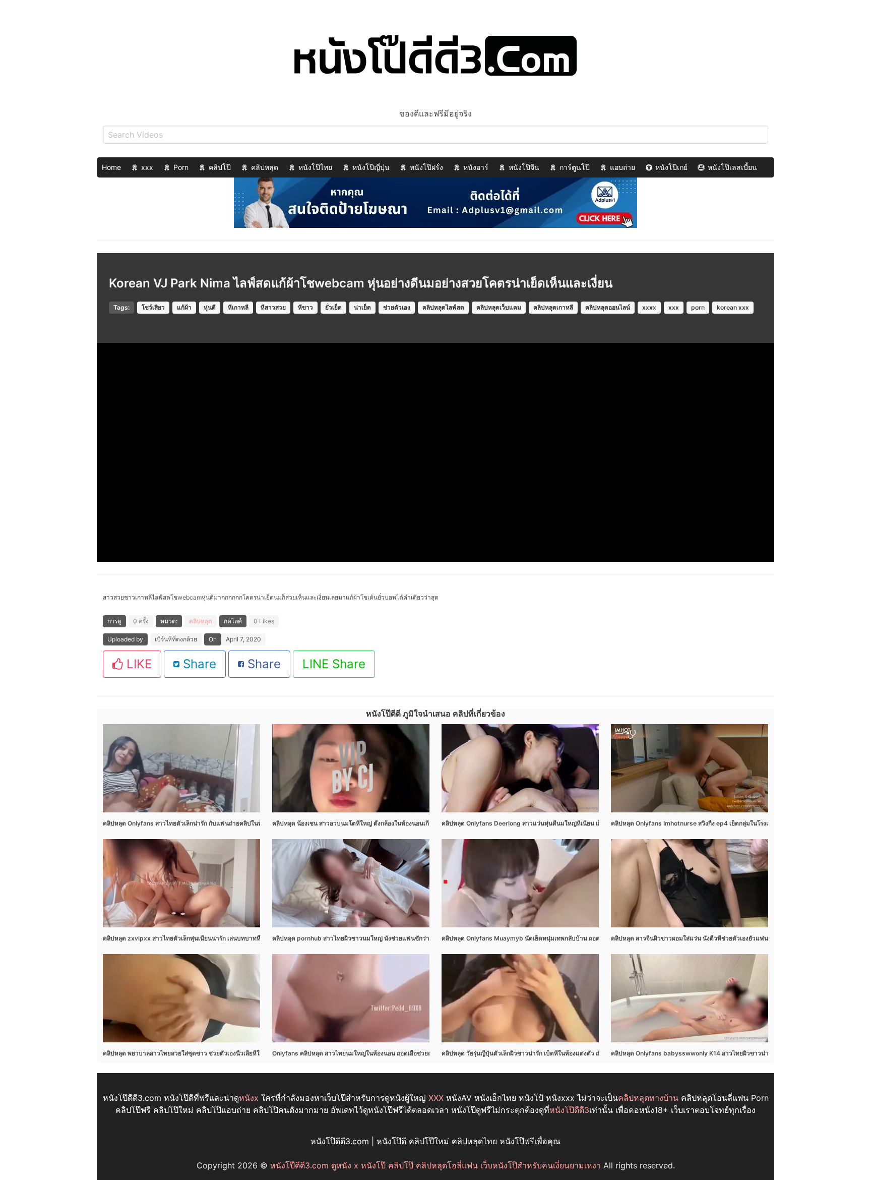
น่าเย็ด (362, 307)
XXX (436, 1098)
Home (111, 167)
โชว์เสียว (153, 307)
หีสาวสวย (273, 307)
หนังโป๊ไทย (315, 167)
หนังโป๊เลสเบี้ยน (732, 167)
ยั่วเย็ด (333, 307)
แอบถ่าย (622, 167)
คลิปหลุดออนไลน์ (607, 307)
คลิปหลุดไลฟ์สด (443, 307)
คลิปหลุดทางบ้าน (648, 1098)
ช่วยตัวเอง (396, 307)
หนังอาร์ (475, 167)
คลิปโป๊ (220, 167)
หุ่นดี (210, 307)
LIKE (137, 664)
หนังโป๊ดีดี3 (569, 1110)
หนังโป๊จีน (524, 167)
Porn (181, 167)
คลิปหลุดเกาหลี (553, 307)
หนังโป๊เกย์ (671, 167)
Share (197, 664)
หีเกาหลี (238, 307)
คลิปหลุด (264, 167)
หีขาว (305, 307)
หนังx (249, 1098)
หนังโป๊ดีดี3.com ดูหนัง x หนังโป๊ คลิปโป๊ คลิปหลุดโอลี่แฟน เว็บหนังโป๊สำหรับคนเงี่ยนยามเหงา (435, 1165)
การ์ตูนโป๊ (574, 167)
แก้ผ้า (184, 307)
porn (698, 307)
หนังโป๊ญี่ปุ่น (371, 167)
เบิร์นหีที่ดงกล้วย (176, 639)
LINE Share (333, 664)
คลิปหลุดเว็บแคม (498, 307)
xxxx (649, 307)
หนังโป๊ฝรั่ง (426, 167)
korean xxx (733, 307)
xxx (147, 167)
